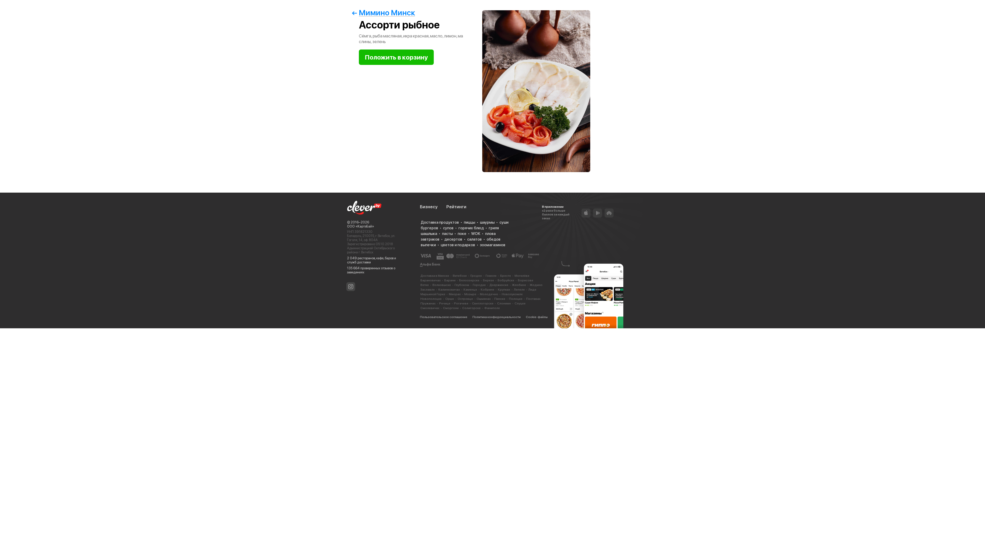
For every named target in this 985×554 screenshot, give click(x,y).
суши (503, 222)
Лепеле (519, 289)
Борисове (525, 280)
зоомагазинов (492, 245)
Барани (450, 280)
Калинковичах (449, 289)
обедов (493, 239)
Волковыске (441, 285)
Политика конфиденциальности (496, 317)
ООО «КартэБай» (360, 226)
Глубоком (462, 285)
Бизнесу (429, 206)
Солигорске (471, 308)
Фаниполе (492, 308)
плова (490, 233)
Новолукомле (512, 294)
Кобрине (487, 289)
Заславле (427, 289)
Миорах (455, 294)
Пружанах (428, 303)
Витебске (460, 276)
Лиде (532, 289)
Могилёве (522, 276)
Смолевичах (429, 308)
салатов (474, 239)
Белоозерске (469, 280)
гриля (494, 228)
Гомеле (491, 276)
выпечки (428, 245)
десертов (453, 239)
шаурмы (487, 222)
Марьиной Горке (432, 294)
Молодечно (489, 294)
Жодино (536, 285)
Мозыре (470, 294)
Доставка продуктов (440, 222)
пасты (447, 233)
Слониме (504, 303)
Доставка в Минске (434, 276)
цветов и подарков (458, 245)
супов (448, 228)
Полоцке (516, 299)
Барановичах (430, 280)
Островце (465, 299)
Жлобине (519, 285)
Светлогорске (483, 303)
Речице (444, 303)
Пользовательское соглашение (443, 317)
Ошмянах (484, 299)
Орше (449, 299)
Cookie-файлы (537, 317)
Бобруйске (506, 280)
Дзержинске (498, 285)
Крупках (504, 289)
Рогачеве (461, 303)
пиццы (469, 222)
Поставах (533, 299)
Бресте (505, 276)
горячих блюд (471, 228)
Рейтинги (456, 206)
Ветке (424, 285)
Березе (488, 280)
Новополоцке (431, 299)
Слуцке (520, 303)
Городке (479, 285)
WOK (475, 233)
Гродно (476, 276)
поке (462, 233)
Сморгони (451, 308)
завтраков (430, 239)
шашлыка (429, 233)
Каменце (470, 289)
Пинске (499, 299)
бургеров (429, 228)
